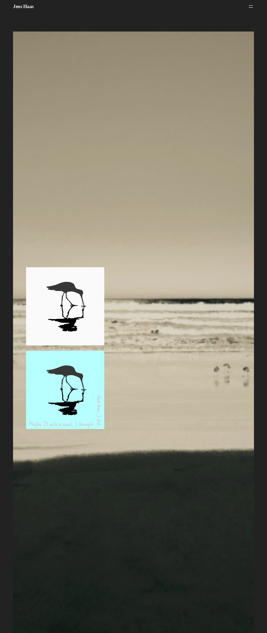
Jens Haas (23, 6)
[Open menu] (251, 6)
